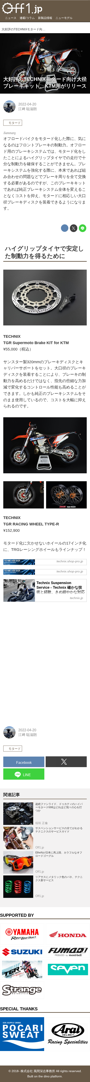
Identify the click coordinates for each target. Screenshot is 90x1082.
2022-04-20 (27, 104)
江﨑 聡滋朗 (27, 109)
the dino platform (50, 1076)
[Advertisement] (36, 633)
